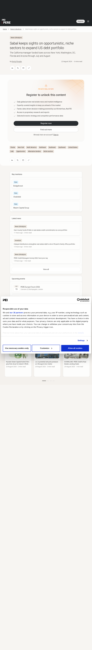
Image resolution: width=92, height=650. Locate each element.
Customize (44, 348)
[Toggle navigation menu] (88, 21)
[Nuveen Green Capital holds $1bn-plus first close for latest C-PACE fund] (18, 360)
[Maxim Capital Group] (46, 206)
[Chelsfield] (46, 195)
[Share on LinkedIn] (12, 68)
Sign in (55, 135)
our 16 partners (16, 313)
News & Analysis (15, 29)
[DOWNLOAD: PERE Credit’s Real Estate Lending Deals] (76, 360)
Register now (46, 123)
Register (80, 21)
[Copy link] (28, 68)
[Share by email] (23, 68)
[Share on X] (17, 68)
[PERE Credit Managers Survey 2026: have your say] (46, 257)
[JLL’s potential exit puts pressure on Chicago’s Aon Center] (47, 360)
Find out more (46, 129)
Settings (81, 340)
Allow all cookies (75, 348)
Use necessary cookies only (17, 348)
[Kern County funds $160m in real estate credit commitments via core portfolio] (46, 229)
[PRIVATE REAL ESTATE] (6, 21)
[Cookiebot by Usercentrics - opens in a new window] (78, 300)
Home (5, 29)
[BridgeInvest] (46, 184)
